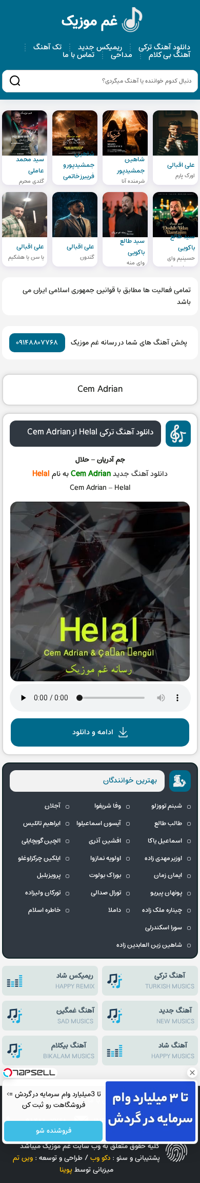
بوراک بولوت (105, 875)
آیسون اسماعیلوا (98, 823)
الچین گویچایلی (41, 841)
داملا (114, 910)
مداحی (121, 55)
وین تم (23, 1158)
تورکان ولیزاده (43, 893)
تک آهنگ (47, 47)
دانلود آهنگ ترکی (164, 47)
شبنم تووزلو (166, 806)
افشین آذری (105, 841)
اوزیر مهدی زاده (163, 858)
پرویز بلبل (49, 875)
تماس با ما (78, 55)
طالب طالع (168, 823)
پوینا (65, 1170)
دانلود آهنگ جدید (140, 474)
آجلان (53, 806)
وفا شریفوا (107, 806)
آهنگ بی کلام (169, 55)
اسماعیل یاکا (165, 841)
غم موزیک (103, 21)
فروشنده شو (53, 1131)
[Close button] (192, 1072)
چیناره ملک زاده (162, 910)
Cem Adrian (100, 390)
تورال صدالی (106, 893)
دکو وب (100, 1158)
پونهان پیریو (166, 893)
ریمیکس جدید (100, 47)
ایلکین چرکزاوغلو (39, 858)
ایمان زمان (168, 875)
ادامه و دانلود (92, 732)
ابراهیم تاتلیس (42, 823)
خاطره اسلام (44, 910)
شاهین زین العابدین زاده (149, 945)
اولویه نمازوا (105, 858)
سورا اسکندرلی (163, 927)
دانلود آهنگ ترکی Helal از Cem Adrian (90, 432)
